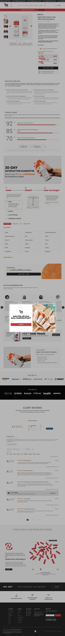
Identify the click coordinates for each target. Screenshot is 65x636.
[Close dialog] (54, 305)
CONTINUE (21, 324)
